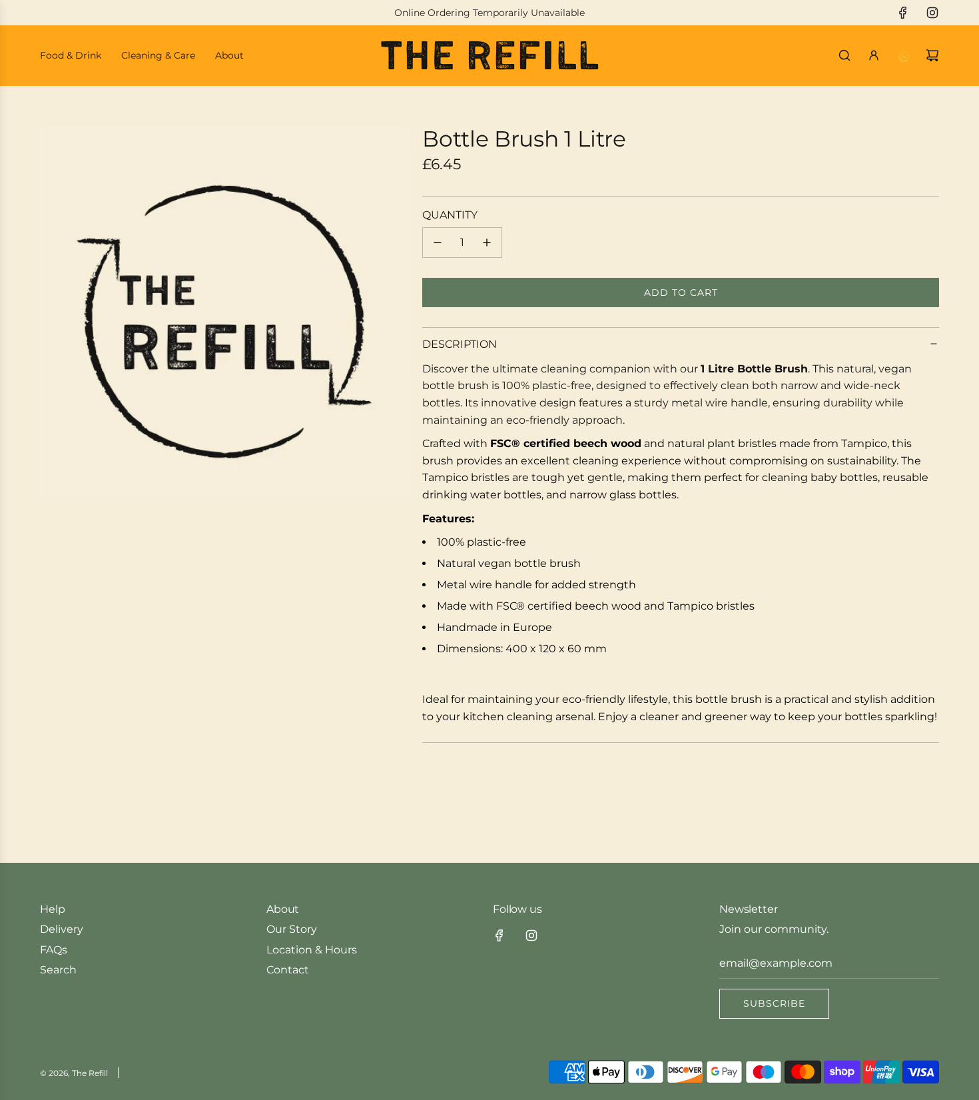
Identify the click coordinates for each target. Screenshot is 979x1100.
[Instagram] (932, 12)
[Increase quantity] (486, 242)
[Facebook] (903, 12)
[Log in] (873, 55)
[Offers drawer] (903, 55)
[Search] (844, 55)
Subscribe (774, 1003)
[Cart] (932, 55)
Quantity (450, 215)
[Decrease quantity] (437, 242)
